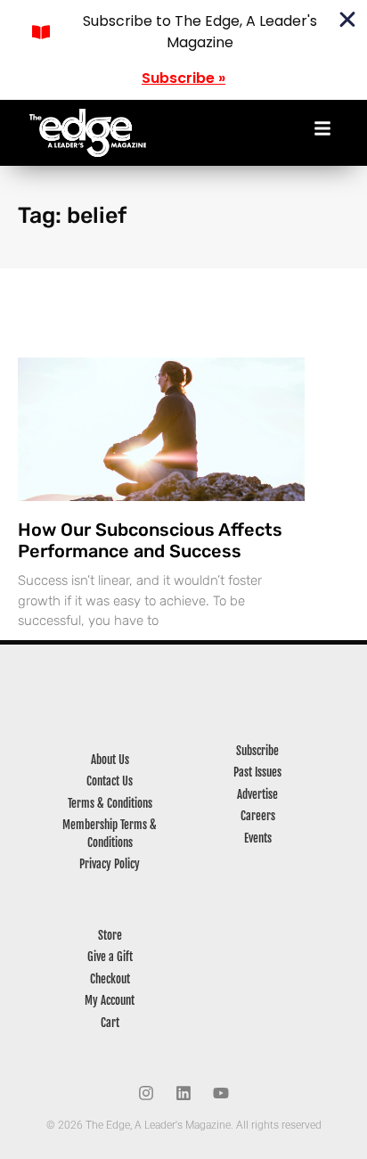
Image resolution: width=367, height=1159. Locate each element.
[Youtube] (221, 1093)
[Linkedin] (183, 1093)
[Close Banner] (347, 19)
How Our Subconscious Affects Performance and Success (150, 540)
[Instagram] (146, 1093)
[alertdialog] (183, 50)
